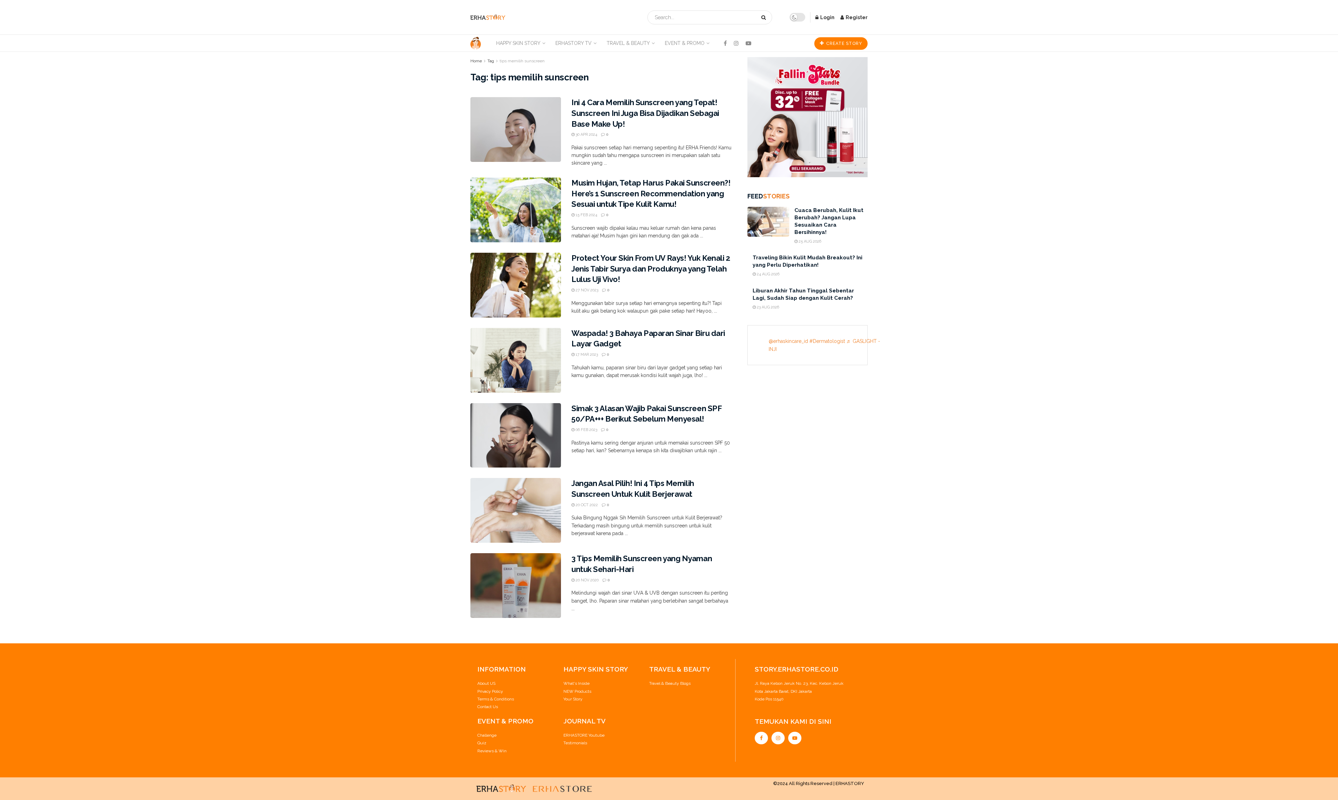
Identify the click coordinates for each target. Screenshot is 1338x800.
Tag (490, 60)
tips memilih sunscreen (522, 60)
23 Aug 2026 (767, 307)
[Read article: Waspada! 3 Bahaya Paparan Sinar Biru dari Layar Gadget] (515, 360)
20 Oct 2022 (586, 505)
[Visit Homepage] (487, 17)
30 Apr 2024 (586, 134)
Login (827, 17)
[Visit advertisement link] (807, 117)
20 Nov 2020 (587, 580)
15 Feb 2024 (586, 215)
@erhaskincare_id (788, 341)
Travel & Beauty (628, 43)
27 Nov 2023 (586, 290)
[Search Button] (765, 17)
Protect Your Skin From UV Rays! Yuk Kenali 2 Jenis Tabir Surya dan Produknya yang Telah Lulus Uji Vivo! (650, 268)
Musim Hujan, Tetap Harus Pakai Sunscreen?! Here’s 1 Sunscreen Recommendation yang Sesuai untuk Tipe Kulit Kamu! (651, 193)
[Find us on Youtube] (748, 43)
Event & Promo (685, 43)
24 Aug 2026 (767, 274)
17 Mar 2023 (586, 354)
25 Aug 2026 (809, 241)
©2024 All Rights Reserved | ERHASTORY (818, 783)
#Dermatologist (827, 341)
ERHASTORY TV (573, 43)
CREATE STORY (843, 43)
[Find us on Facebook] (725, 43)
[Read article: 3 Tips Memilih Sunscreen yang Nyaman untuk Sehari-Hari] (515, 585)
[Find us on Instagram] (736, 43)
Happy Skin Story (518, 43)
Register (856, 17)
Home (476, 60)
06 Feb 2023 (586, 430)
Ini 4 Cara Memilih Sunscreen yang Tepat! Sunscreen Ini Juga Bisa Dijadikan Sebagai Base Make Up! (645, 113)
